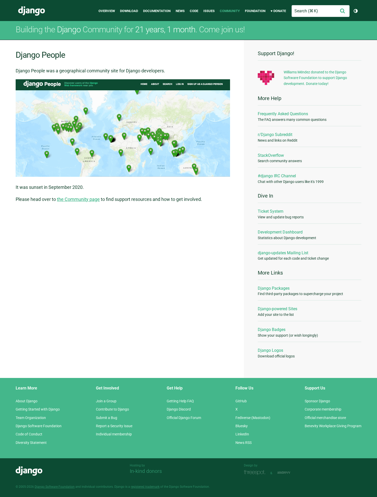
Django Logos (270, 350)
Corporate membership (323, 409)
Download (129, 11)
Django (31, 11)
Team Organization (31, 418)
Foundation (255, 11)
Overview (106, 11)
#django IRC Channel (277, 175)
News (180, 11)
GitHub (241, 401)
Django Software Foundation (39, 426)
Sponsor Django (317, 401)
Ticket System (270, 211)
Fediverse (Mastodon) (252, 418)
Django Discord (179, 409)
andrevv (289, 472)
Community (230, 11)
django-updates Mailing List (283, 252)
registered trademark (145, 487)
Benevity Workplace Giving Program (333, 426)
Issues (209, 11)
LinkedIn (242, 434)
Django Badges (271, 329)
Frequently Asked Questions (283, 113)
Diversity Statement (31, 443)
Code (194, 11)
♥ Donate (278, 11)
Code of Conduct (29, 434)
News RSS (243, 443)
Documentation (157, 11)
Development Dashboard (280, 232)
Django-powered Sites (277, 308)
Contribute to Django (112, 409)
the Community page (78, 199)
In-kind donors (146, 471)
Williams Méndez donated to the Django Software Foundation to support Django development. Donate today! (315, 78)
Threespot (256, 472)
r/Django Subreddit (275, 134)
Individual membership (114, 434)
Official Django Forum (184, 418)
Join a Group (106, 401)
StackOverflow (271, 155)
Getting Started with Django (38, 409)
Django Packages (274, 288)
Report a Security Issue (114, 426)
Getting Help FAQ (180, 401)
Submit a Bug (106, 418)
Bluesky (241, 426)
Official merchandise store (325, 418)
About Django (26, 401)
